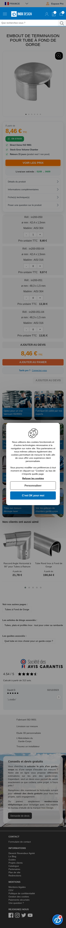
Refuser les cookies (33, 478)
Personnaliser (33, 485)
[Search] (62, 23)
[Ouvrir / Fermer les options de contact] (57, 919)
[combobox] (31, 23)
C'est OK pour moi (33, 495)
